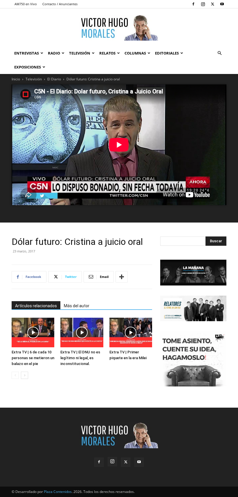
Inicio (16, 79)
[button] (219, 53)
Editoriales (167, 53)
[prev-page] (15, 375)
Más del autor (76, 305)
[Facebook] (193, 4)
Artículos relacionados (36, 305)
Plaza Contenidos (58, 491)
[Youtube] (222, 4)
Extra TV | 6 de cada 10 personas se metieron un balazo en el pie (33, 358)
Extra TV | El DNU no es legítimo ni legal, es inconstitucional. (80, 358)
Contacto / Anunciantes (59, 4)
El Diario (54, 79)
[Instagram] (203, 4)
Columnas (135, 53)
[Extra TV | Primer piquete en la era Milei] (130, 332)
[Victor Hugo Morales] (119, 28)
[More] (122, 277)
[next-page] (24, 375)
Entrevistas (26, 53)
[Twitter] (212, 4)
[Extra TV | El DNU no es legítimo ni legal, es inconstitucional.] (81, 332)
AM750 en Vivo (26, 4)
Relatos (107, 53)
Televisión (79, 53)
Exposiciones (27, 67)
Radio (54, 53)
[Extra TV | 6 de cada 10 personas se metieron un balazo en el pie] (33, 332)
